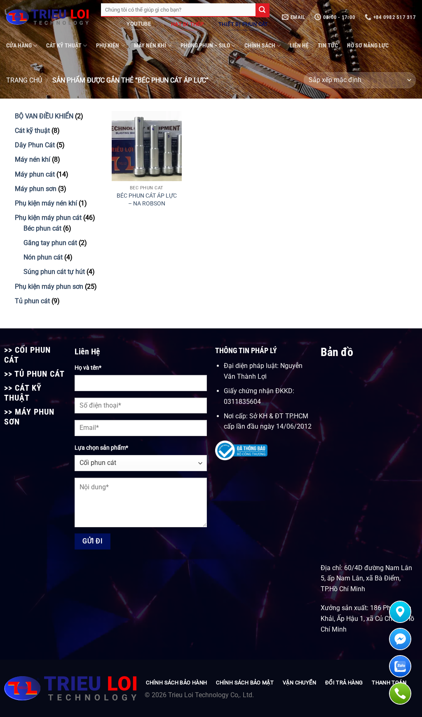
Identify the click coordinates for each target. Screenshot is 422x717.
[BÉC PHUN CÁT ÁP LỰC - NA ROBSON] (147, 146)
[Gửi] (263, 10)
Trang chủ (24, 80)
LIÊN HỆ (299, 45)
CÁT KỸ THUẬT (64, 45)
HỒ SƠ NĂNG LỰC (368, 45)
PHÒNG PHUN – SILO (205, 45)
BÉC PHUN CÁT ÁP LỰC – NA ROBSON (147, 199)
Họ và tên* (88, 367)
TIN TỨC (328, 45)
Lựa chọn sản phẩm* (101, 447)
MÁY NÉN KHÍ (150, 45)
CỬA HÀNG (19, 45)
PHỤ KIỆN (107, 45)
